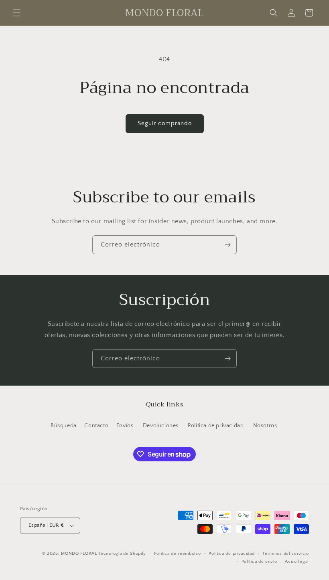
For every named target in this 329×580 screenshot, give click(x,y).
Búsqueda (64, 425)
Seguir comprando (165, 123)
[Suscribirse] (227, 244)
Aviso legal (297, 561)
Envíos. (125, 425)
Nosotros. (265, 425)
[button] (17, 13)
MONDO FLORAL (79, 553)
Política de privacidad (231, 553)
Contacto (96, 425)
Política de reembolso (177, 553)
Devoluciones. (161, 425)
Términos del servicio (285, 553)
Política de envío (259, 561)
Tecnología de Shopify (122, 553)
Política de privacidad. (216, 425)
